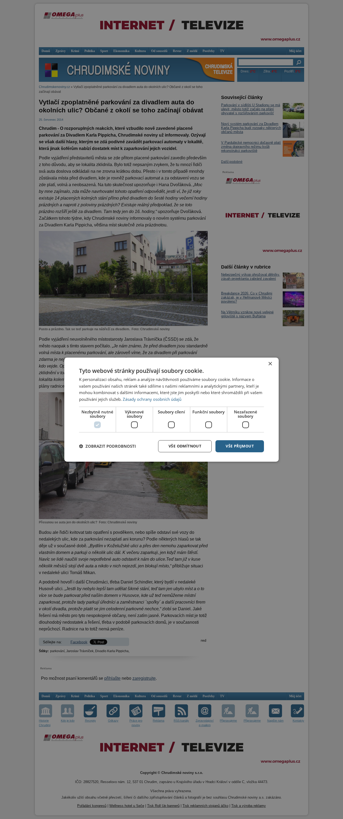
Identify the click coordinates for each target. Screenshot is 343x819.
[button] (107, 446)
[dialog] (171, 409)
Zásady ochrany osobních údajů (152, 399)
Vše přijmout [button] (240, 446)
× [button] (270, 364)
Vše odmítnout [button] (185, 446)
